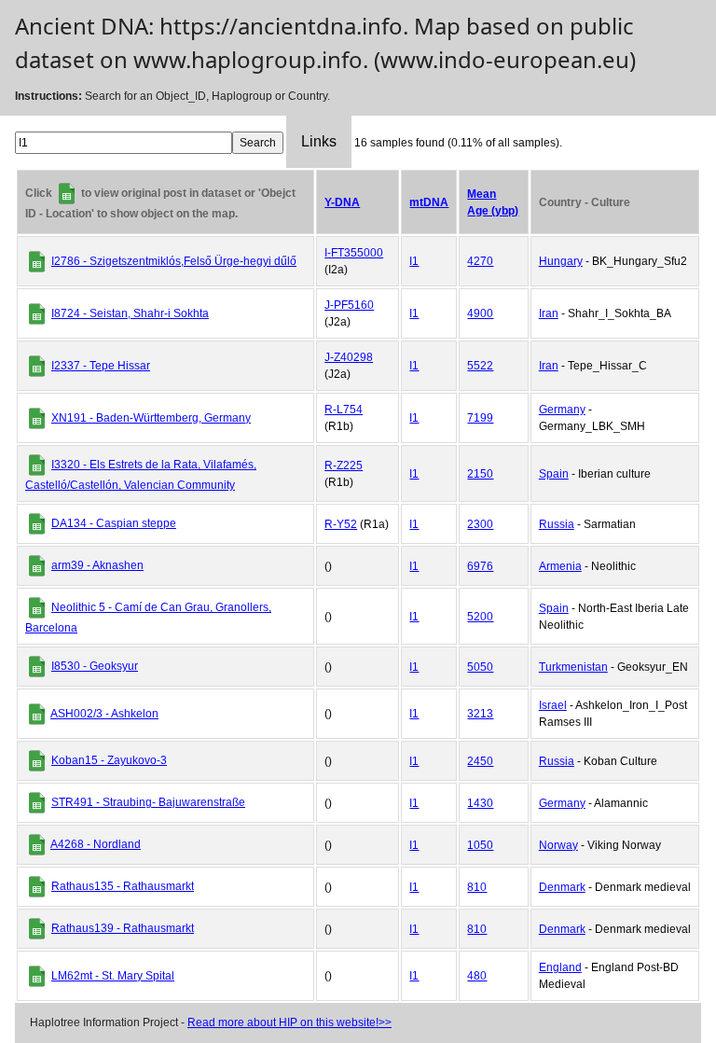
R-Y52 (340, 524)
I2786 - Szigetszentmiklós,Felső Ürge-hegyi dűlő (173, 261)
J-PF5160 (349, 305)
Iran (548, 313)
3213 (480, 713)
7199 (480, 417)
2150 (480, 473)
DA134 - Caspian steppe (113, 523)
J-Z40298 (348, 357)
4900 (480, 313)
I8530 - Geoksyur (94, 666)
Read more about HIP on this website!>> (289, 1022)
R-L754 (343, 409)
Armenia (560, 566)
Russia (556, 524)
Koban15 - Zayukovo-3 (109, 760)
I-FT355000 (353, 252)
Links (319, 141)
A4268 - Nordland (95, 844)
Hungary (561, 261)
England (560, 967)
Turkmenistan (573, 667)
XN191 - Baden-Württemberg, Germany (151, 417)
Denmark (562, 887)
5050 (480, 667)
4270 (480, 261)
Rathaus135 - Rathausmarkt (122, 886)
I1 (414, 261)
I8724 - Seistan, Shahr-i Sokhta (130, 313)
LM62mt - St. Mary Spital (112, 975)
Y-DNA (342, 202)
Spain (554, 473)
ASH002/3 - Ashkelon (104, 713)
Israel (553, 705)
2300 (480, 524)
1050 (480, 845)
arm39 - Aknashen (97, 565)
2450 (480, 761)
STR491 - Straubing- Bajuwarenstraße (148, 802)
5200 (480, 616)
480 (477, 975)
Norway (558, 845)
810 (477, 887)
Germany (562, 409)
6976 (480, 566)
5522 (480, 365)
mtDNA (428, 202)
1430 (480, 803)
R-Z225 (343, 465)
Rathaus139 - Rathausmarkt (122, 928)
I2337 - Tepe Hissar (100, 365)
